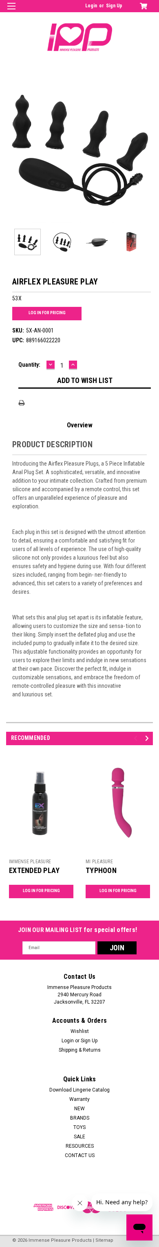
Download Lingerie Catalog (79, 1090)
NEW (79, 1108)
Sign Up (114, 6)
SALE (79, 1137)
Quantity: (29, 364)
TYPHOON (101, 870)
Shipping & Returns (80, 1050)
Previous (12, 149)
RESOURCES (80, 1146)
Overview (80, 425)
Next (147, 149)
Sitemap (104, 1240)
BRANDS (79, 1118)
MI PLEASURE (99, 861)
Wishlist (80, 1031)
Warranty (79, 1099)
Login (91, 6)
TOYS (79, 1127)
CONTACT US (80, 1155)
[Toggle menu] (11, 11)
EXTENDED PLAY (34, 870)
